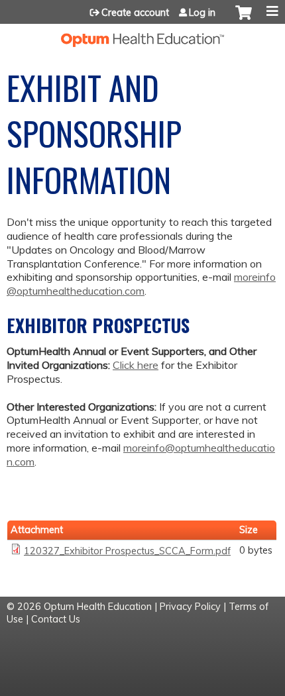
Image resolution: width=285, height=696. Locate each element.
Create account (135, 12)
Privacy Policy (190, 607)
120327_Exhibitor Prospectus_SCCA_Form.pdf (127, 551)
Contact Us (55, 619)
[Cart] (243, 19)
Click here (135, 365)
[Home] (142, 35)
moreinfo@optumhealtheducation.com (141, 283)
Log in (202, 12)
